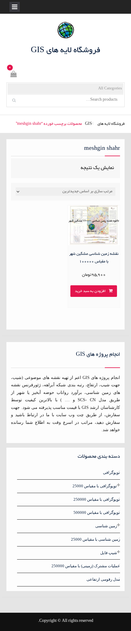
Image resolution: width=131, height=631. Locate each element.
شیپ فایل (108, 552)
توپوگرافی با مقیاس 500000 (96, 512)
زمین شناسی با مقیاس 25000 (95, 539)
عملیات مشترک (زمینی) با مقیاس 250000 (85, 566)
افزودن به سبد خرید (90, 291)
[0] (13, 75)
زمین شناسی (106, 526)
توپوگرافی (111, 472)
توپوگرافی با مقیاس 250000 (96, 499)
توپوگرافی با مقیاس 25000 (95, 486)
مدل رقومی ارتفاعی (103, 579)
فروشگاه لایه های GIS (66, 50)
